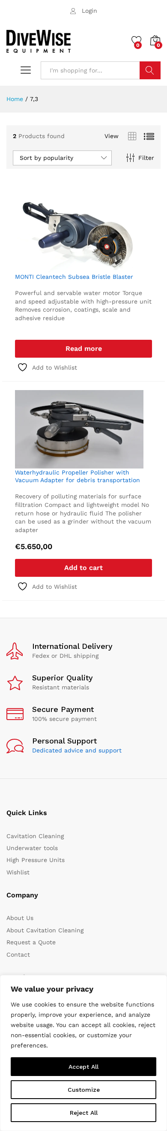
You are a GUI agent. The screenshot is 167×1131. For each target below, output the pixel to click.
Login (89, 11)
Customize (84, 1089)
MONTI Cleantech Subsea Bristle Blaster (74, 276)
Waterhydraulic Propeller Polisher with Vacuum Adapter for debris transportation (77, 476)
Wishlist (18, 872)
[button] (83, 568)
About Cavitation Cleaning (45, 930)
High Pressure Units (35, 859)
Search (150, 70)
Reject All (84, 1112)
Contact (18, 954)
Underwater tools (32, 848)
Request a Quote (31, 942)
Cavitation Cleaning (35, 836)
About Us (19, 917)
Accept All (83, 1066)
